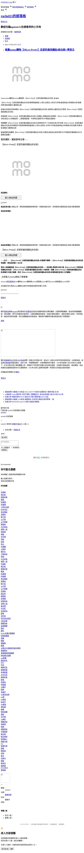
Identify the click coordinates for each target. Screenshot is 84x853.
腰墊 (2, 641)
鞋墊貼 (3, 524)
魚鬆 (2, 321)
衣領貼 (3, 492)
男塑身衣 (29, 311)
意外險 (3, 616)
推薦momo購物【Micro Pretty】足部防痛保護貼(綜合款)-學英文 (39, 49)
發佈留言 (4, 450)
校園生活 (17, 430)
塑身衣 (3, 298)
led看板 (3, 704)
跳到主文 (4, 22)
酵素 (2, 613)
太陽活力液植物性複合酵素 (10, 648)
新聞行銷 (4, 746)
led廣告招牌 (5, 695)
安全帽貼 (4, 512)
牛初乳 (3, 609)
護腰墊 (3, 643)
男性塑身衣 (11, 281)
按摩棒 (3, 724)
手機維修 (4, 732)
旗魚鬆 (8, 363)
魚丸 (2, 544)
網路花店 (4, 667)
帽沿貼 (3, 495)
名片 (6, 41)
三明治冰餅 (5, 507)
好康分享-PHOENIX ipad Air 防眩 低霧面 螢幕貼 (22, 402)
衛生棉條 (4, 737)
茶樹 (2, 753)
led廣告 (3, 699)
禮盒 (17, 372)
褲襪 (2, 709)
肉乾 (2, 542)
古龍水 (3, 758)
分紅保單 (4, 621)
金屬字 (3, 692)
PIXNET (26, 824)
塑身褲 (3, 766)
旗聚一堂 (4, 529)
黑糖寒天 (4, 651)
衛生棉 (3, 734)
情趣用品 (4, 722)
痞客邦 (14, 424)
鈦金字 (3, 702)
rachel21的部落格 (13, 16)
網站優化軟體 (6, 656)
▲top (3, 433)
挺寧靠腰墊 (5, 636)
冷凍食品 (4, 554)
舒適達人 (4, 739)
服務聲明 (61, 824)
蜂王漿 (3, 606)
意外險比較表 (6, 618)
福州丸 (3, 552)
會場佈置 (4, 672)
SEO (2, 662)
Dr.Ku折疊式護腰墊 (8, 633)
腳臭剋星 (4, 497)
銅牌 (2, 690)
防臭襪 (3, 505)
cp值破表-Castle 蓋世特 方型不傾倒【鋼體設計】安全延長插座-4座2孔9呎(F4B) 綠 (34, 394)
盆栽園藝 (4, 626)
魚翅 (2, 557)
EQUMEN (4, 768)
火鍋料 (3, 549)
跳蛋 (2, 727)
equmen (14, 311)
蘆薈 (2, 748)
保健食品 (4, 601)
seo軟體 (3, 658)
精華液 (3, 751)
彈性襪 (3, 707)
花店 (2, 665)
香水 (2, 756)
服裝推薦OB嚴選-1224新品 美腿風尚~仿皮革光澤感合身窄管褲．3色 (29, 399)
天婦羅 (3, 547)
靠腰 (2, 638)
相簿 (6, 36)
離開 (11, 849)
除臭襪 (3, 502)
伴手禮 (3, 537)
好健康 (3, 599)
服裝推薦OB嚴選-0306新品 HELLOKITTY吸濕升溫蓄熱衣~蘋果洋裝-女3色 (32, 392)
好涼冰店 (4, 510)
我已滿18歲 (5, 849)
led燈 (2, 697)
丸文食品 (21, 360)
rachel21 (3, 412)
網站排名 (4, 660)
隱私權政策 (53, 824)
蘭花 (2, 631)
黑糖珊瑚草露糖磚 (7, 653)
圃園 (2, 761)
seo (2, 744)
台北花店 (4, 675)
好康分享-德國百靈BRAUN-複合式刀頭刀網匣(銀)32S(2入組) (26, 397)
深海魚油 (4, 611)
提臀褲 (3, 770)
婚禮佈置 (4, 670)
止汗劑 (3, 519)
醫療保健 (17, 32)
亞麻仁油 (4, 604)
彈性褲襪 (4, 712)
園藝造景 (4, 623)
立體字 (3, 687)
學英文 (3, 378)
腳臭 (2, 500)
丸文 (12, 360)
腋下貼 (3, 517)
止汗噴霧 (4, 522)
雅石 (2, 628)
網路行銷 (4, 742)
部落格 (7, 38)
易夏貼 (3, 514)
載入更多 (4, 437)
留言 (19, 424)
